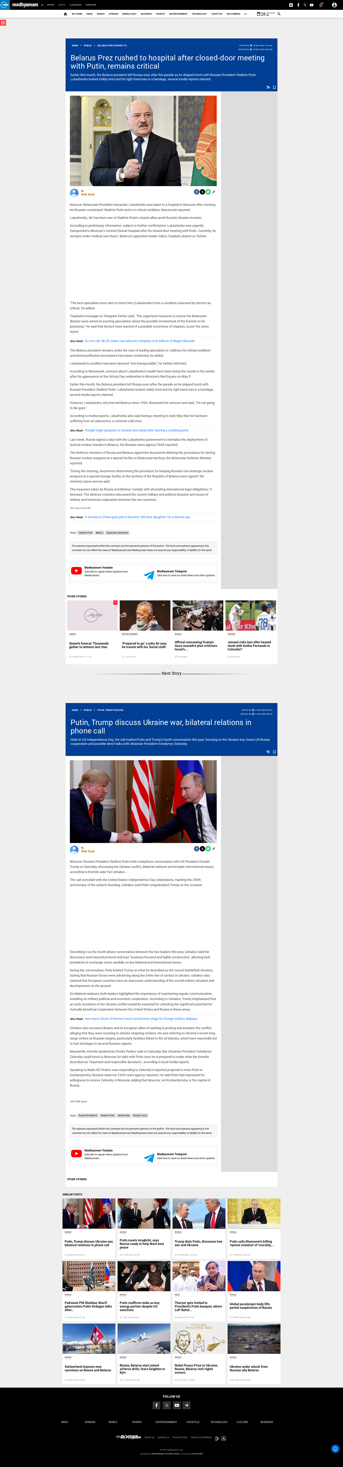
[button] (5, 5)
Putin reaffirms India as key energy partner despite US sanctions (140, 1306)
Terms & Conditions (201, 1437)
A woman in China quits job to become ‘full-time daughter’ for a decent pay (130, 517)
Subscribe (91, 5)
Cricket (231, 634)
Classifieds (75, 5)
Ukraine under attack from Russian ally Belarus (249, 1368)
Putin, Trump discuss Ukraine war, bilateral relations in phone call (161, 726)
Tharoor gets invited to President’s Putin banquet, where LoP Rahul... (198, 1306)
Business (146, 14)
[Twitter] (202, 192)
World (101, 14)
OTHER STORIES (77, 596)
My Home (77, 14)
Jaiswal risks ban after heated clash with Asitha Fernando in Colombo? (249, 645)
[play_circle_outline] (92, 615)
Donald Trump (140, 1115)
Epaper (50, 5)
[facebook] (197, 192)
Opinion (113, 14)
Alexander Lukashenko (117, 533)
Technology (199, 14)
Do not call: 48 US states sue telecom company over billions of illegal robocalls (132, 341)
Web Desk (88, 194)
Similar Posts (72, 1194)
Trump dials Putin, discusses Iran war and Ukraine (198, 1243)
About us (149, 1437)
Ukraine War (124, 1115)
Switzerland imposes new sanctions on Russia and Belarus (88, 1368)
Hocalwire (197, 1454)
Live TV (61, 5)
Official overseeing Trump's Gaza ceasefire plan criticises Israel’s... (196, 645)
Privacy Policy (180, 1437)
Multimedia (233, 14)
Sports (160, 14)
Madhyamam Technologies (165, 1454)
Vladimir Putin (86, 533)
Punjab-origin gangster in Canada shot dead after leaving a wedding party (129, 430)
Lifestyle (216, 14)
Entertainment (178, 14)
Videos (72, 634)
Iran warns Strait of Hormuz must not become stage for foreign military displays (133, 1019)
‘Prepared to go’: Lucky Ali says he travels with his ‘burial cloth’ (144, 645)
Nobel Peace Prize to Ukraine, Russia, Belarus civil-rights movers (196, 1368)
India (89, 14)
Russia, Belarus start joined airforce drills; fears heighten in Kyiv (142, 1368)
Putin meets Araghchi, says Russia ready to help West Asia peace (142, 1243)
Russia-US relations (88, 1115)
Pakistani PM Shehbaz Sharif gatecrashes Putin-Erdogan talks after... (88, 1306)
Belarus (99, 533)
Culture (242, 1422)
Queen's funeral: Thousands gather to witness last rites (89, 645)
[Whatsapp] (208, 192)
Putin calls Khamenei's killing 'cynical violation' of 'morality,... (252, 1243)
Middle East (129, 14)
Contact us (163, 1437)
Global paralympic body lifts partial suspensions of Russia (251, 1305)
